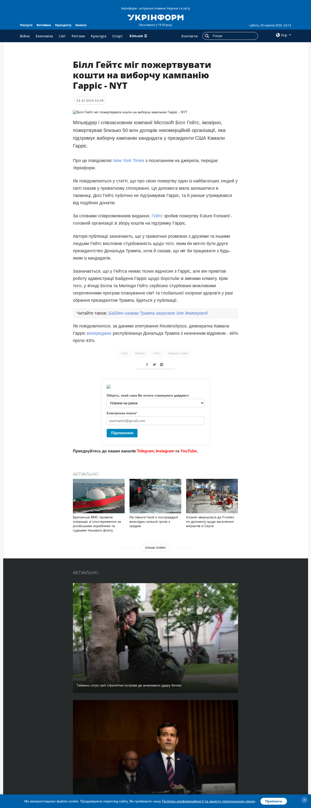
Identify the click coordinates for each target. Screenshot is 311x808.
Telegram (145, 451)
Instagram (165, 451)
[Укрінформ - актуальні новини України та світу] (155, 17)
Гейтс (158, 215)
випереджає (99, 333)
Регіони (78, 36)
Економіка (44, 36)
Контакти (189, 36)
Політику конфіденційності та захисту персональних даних (208, 801)
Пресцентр (63, 25)
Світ (62, 36)
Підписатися (122, 433)
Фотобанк (43, 25)
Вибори (140, 353)
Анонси (80, 25)
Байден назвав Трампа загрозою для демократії (158, 313)
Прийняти (273, 801)
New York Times (128, 160)
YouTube (188, 451)
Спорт (117, 36)
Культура (98, 36)
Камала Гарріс (178, 353)
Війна (25, 36)
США (124, 353)
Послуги (26, 25)
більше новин (155, 547)
